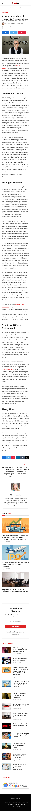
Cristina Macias (11, 23)
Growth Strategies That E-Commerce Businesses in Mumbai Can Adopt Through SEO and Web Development (15, 537)
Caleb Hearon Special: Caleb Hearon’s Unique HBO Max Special (20, 649)
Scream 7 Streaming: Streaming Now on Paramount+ (19, 695)
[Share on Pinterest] (22, 32)
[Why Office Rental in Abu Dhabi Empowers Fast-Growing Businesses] (15, 579)
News (8, 8)
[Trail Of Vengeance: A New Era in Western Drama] (6, 746)
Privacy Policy (20, 632)
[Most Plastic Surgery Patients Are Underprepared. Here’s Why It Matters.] (6, 766)
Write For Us (16, 802)
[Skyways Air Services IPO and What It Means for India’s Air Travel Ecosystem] (15, 552)
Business (13, 8)
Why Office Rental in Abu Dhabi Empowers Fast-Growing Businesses (15, 590)
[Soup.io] (15, 3)
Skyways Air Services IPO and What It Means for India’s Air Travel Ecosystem (15, 564)
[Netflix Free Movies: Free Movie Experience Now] (6, 726)
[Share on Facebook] (5, 32)
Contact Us (8, 802)
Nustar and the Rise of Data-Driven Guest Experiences (19, 755)
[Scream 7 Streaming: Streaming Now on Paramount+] (6, 696)
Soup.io (4, 8)
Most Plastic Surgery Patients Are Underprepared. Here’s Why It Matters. (20, 767)
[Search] (28, 3)
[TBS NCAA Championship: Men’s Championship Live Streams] (6, 735)
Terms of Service (20, 804)
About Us (10, 804)
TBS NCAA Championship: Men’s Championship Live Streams (21, 734)
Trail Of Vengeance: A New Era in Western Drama (19, 745)
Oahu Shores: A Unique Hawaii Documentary (20, 659)
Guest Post (25, 802)
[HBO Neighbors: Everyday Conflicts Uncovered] (6, 706)
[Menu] (3, 3)
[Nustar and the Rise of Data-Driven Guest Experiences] (6, 756)
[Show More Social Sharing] (27, 32)
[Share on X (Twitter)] (13, 32)
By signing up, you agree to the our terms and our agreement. (16, 632)
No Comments (20, 26)
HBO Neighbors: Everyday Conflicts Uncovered (21, 705)
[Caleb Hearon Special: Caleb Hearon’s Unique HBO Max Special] (6, 650)
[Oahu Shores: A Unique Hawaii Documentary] (6, 660)
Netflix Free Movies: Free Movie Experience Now (21, 724)
